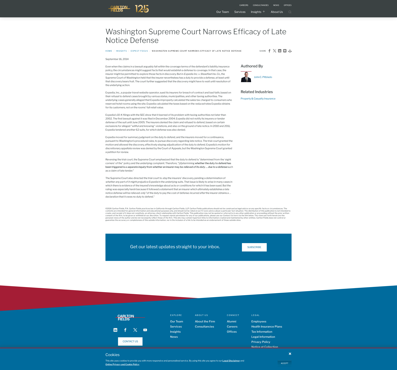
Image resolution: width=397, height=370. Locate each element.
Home (108, 51)
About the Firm (205, 321)
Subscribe (254, 247)
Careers (232, 326)
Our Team (222, 11)
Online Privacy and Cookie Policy (122, 364)
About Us (277, 11)
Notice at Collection (264, 346)
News (174, 336)
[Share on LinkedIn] (279, 51)
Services (239, 11)
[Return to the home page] (128, 9)
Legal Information (263, 336)
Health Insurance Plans (266, 326)
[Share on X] (274, 51)
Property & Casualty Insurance (258, 98)
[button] (290, 353)
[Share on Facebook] (269, 51)
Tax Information (261, 331)
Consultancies (204, 326)
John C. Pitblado (263, 77)
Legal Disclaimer (231, 360)
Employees (258, 321)
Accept (284, 363)
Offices (232, 331)
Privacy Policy (260, 342)
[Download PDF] (290, 51)
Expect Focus (139, 51)
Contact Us (130, 341)
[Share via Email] (284, 51)
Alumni (231, 321)
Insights (256, 11)
